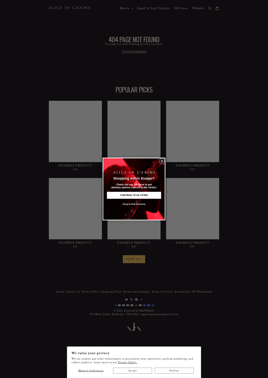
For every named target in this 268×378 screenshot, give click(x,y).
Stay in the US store (134, 204)
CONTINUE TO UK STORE (134, 195)
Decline (174, 370)
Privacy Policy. (127, 362)
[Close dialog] (161, 161)
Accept (132, 370)
